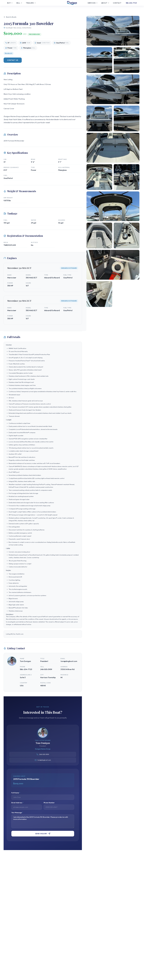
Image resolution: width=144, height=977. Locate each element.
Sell (18, 3)
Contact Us (12, 60)
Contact (117, 3)
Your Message (17, 812)
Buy (9, 3)
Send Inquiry (41, 834)
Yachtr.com (19, 634)
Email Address (17, 803)
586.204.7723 (131, 3)
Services (92, 3)
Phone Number (49, 803)
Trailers (30, 3)
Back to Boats (11, 17)
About (104, 3)
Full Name (15, 793)
